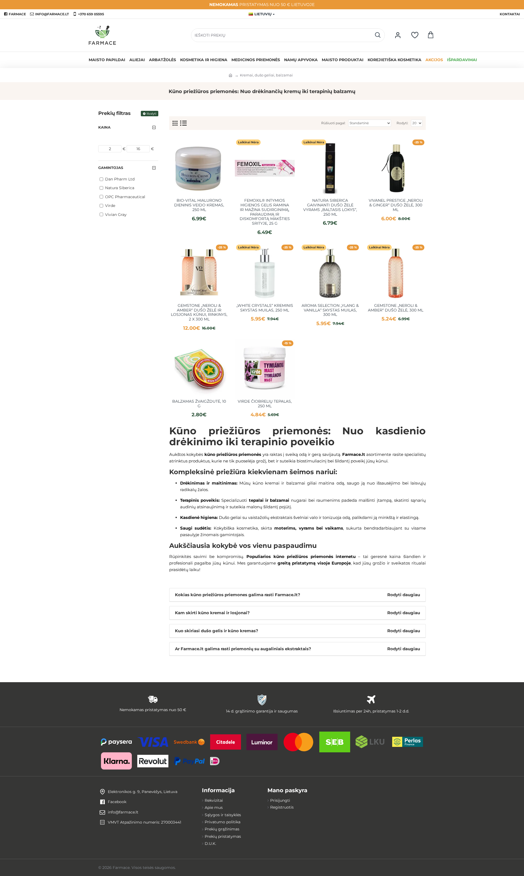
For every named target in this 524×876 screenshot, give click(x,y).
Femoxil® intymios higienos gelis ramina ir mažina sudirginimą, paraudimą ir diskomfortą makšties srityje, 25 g (265, 212)
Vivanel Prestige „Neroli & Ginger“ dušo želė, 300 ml (396, 205)
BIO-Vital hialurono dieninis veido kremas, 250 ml (199, 205)
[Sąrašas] (183, 123)
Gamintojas (110, 167)
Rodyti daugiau (403, 594)
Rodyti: (402, 123)
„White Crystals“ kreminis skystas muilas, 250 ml (264, 308)
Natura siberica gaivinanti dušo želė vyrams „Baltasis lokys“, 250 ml (330, 207)
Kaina (104, 127)
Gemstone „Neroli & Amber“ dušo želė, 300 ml (395, 308)
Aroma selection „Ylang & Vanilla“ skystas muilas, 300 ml (330, 310)
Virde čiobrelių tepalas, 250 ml (265, 403)
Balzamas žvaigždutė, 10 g (199, 403)
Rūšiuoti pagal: (333, 123)
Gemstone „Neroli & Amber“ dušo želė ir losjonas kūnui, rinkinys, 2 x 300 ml (199, 312)
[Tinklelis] (174, 123)
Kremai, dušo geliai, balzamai (266, 75)
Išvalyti (151, 113)
